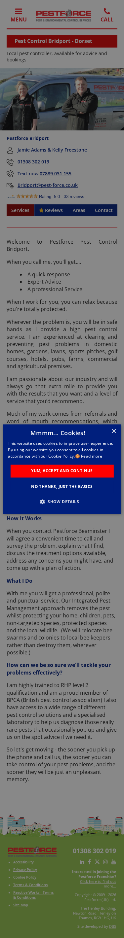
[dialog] (62, 469)
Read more (91, 456)
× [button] (113, 431)
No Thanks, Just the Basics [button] (62, 486)
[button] (62, 501)
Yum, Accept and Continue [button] (62, 471)
